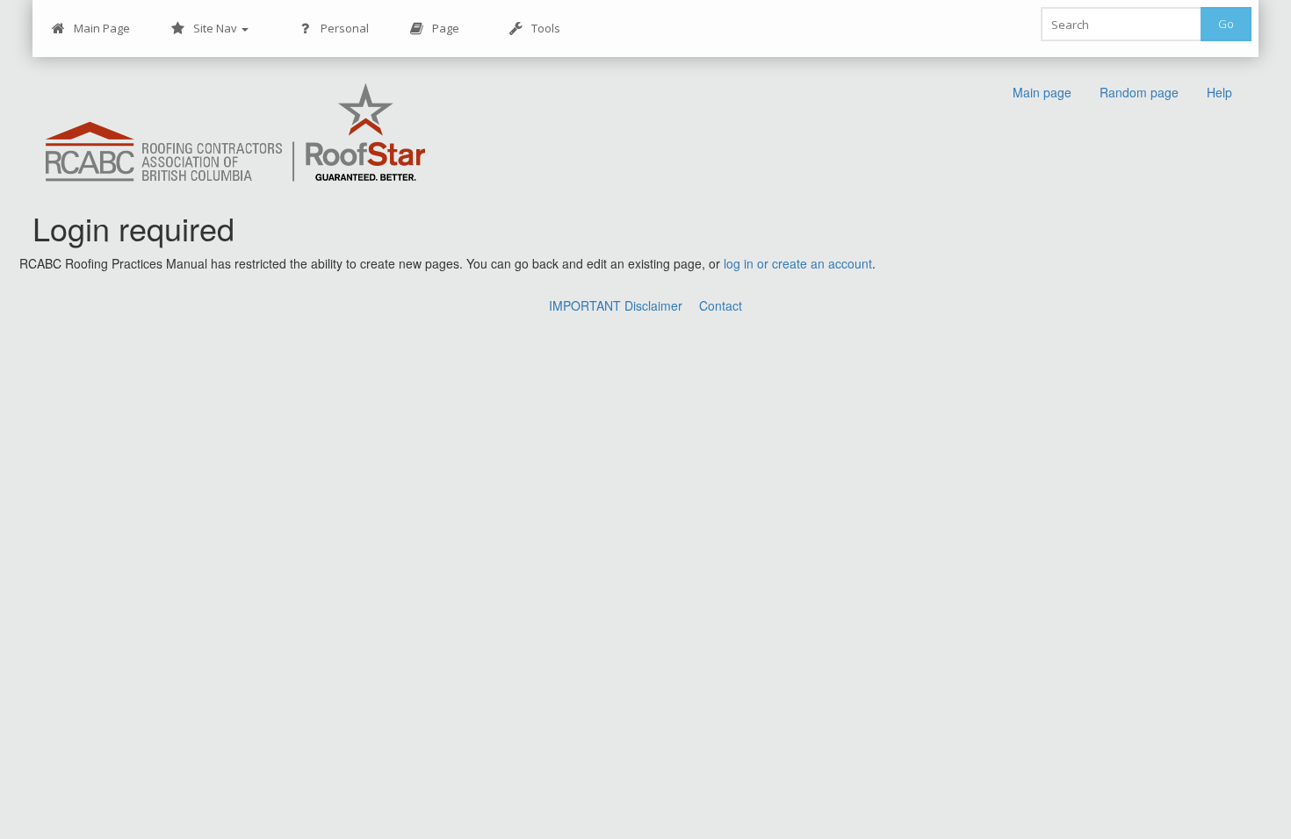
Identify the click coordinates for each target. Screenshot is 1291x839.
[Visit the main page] (235, 134)
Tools (545, 28)
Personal (345, 28)
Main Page (102, 28)
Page (445, 28)
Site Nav (216, 28)
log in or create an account (798, 263)
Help (1219, 92)
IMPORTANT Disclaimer (615, 305)
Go (1226, 24)
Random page (1139, 92)
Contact (720, 305)
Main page (1042, 92)
